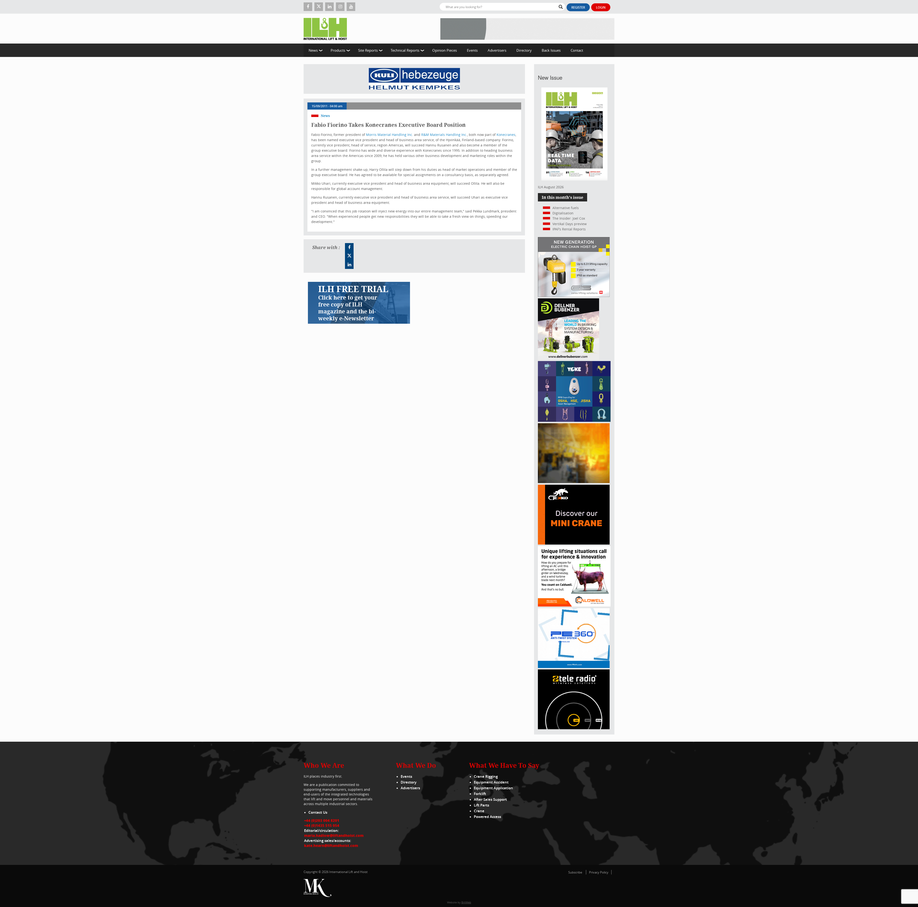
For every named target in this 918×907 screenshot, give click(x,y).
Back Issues (551, 50)
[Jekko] (574, 543)
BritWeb (466, 902)
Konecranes (506, 134)
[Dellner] (568, 358)
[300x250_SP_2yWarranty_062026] (574, 481)
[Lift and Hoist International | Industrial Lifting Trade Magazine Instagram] (340, 6)
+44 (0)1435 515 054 (321, 825)
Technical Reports (405, 50)
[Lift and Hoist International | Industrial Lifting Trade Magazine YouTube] (351, 6)
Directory (524, 50)
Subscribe (575, 872)
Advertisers (497, 50)
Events (472, 50)
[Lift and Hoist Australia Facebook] (349, 247)
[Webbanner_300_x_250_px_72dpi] (574, 728)
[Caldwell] (574, 605)
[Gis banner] (574, 295)
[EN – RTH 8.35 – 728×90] (527, 28)
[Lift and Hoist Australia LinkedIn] (349, 264)
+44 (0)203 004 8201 (321, 820)
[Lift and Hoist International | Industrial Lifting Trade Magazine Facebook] (308, 6)
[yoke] (574, 420)
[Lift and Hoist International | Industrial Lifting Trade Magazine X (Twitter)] (318, 6)
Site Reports (368, 50)
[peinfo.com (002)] (574, 666)
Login (601, 7)
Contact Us (317, 812)
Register (578, 7)
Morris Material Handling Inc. (389, 134)
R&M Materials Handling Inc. (444, 134)
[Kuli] (414, 79)
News (313, 50)
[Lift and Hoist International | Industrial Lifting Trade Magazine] (327, 28)
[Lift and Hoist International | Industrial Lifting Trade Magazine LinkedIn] (329, 6)
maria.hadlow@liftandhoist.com (334, 835)
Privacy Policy (598, 872)
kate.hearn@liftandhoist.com (331, 845)
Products (338, 50)
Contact (577, 50)
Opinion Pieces (444, 50)
